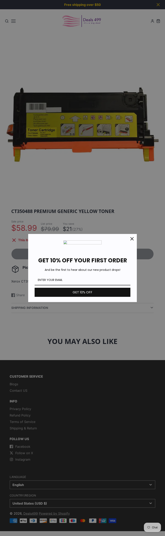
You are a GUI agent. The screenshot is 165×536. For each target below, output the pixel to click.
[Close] (132, 239)
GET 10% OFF (82, 292)
